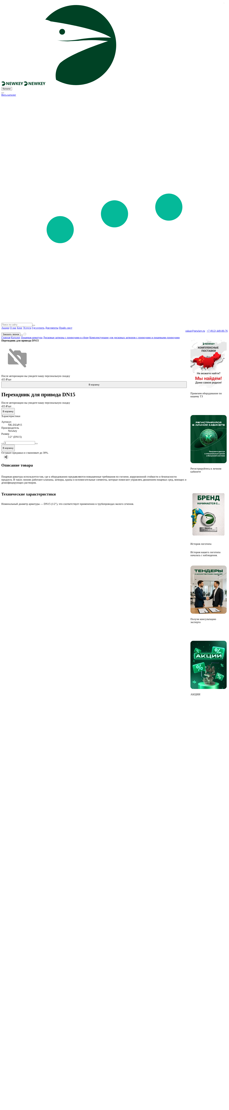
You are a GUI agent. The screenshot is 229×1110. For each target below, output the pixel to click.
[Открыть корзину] (21, 335)
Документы (51, 327)
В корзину (94, 384)
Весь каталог (8, 94)
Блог (19, 327)
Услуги (27, 327)
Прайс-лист (65, 327)
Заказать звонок (11, 334)
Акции (5, 327)
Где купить (38, 327)
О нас (13, 327)
